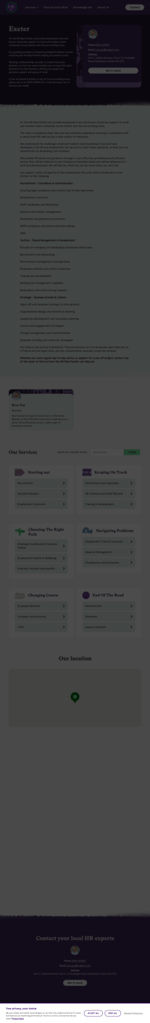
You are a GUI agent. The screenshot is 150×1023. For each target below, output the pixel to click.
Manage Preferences (133, 1013)
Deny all (112, 1013)
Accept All (93, 1013)
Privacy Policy (18, 1019)
